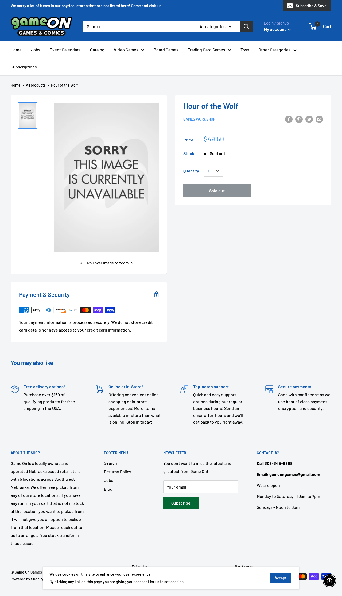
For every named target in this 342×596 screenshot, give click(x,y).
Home (16, 49)
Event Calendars (65, 49)
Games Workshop (199, 119)
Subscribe (181, 502)
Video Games (126, 49)
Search (110, 463)
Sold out (217, 190)
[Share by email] (319, 119)
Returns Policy (117, 471)
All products (36, 85)
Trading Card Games (206, 49)
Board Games (166, 49)
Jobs (35, 49)
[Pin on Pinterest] (299, 119)
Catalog (97, 49)
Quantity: (192, 171)
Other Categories (274, 49)
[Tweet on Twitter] (309, 119)
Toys (244, 49)
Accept (280, 578)
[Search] (246, 26)
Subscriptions (24, 66)
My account (275, 29)
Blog (108, 488)
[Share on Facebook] (289, 119)
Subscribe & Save (311, 5)
